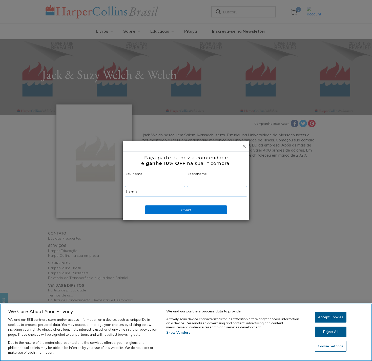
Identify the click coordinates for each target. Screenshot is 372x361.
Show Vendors (178, 332)
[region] (186, 332)
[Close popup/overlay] (244, 146)
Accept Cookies (330, 317)
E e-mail (133, 191)
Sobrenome (197, 174)
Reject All (330, 332)
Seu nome (134, 174)
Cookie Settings (330, 346)
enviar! (186, 209)
